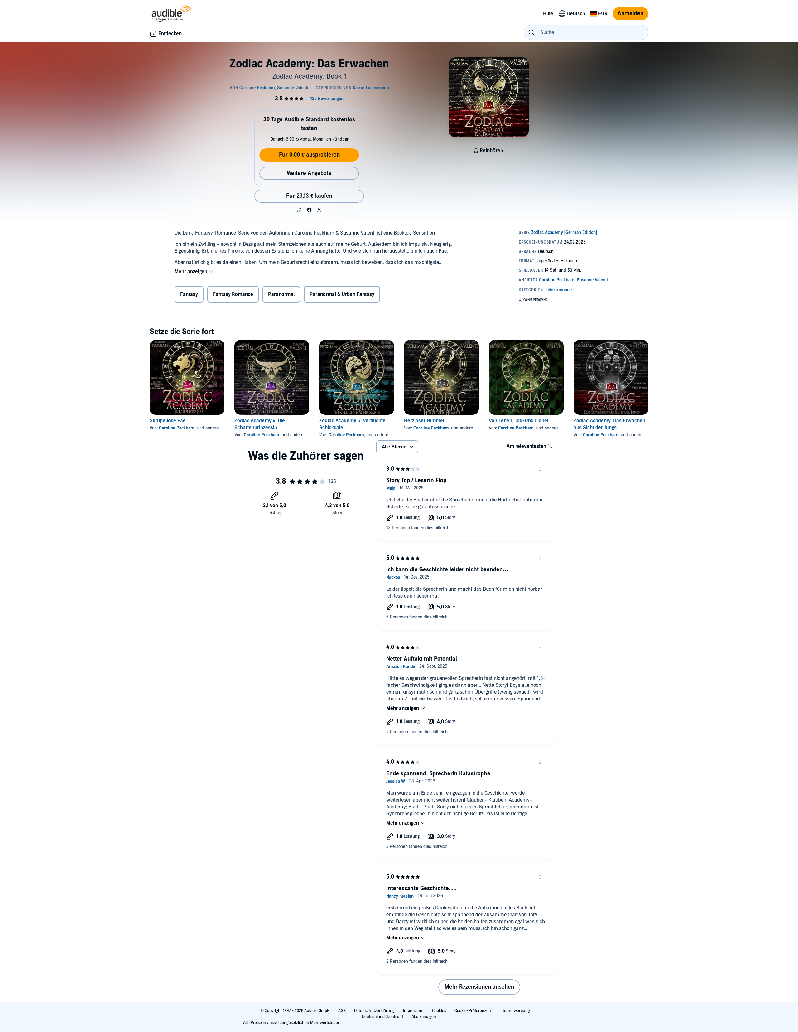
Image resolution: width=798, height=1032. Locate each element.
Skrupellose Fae (168, 421)
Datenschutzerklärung (375, 1010)
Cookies (439, 1010)
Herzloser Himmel (424, 421)
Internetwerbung (515, 1010)
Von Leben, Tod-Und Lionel (518, 421)
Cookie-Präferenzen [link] (472, 1010)
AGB (342, 1010)
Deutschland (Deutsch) (383, 1016)
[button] (299, 210)
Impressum (414, 1010)
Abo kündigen (423, 1016)
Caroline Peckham (177, 428)
